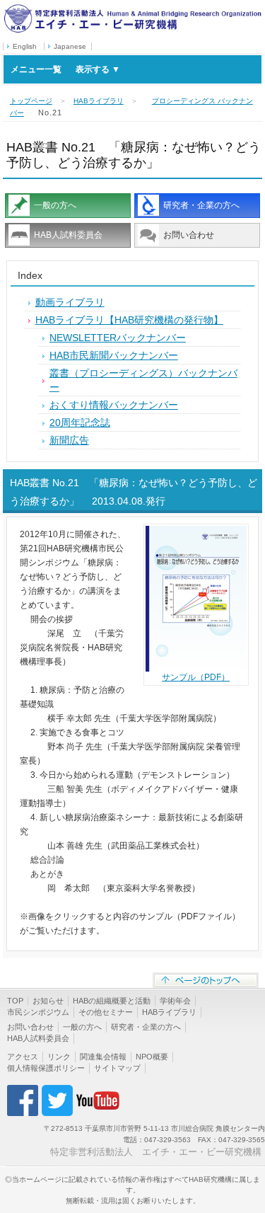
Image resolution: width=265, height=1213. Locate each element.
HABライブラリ (98, 101)
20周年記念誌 (79, 422)
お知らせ (48, 1000)
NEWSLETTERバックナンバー (117, 337)
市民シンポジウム (38, 1012)
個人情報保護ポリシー (46, 1068)
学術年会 (175, 1000)
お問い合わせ (188, 235)
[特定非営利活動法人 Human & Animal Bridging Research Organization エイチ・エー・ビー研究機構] (132, 9)
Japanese (70, 46)
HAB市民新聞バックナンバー (113, 355)
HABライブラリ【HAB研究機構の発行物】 (129, 320)
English (25, 46)
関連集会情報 (103, 1056)
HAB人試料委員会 (68, 235)
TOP (15, 1000)
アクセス (22, 1056)
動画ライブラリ (70, 302)
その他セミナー (105, 1012)
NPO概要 (152, 1056)
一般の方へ (55, 205)
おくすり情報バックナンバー (113, 404)
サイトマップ (117, 1068)
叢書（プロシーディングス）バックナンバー (143, 380)
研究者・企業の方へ (201, 205)
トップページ (31, 101)
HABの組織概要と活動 (112, 1000)
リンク (59, 1056)
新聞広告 (69, 440)
